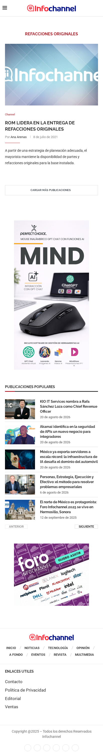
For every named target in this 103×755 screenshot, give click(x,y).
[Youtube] (56, 747)
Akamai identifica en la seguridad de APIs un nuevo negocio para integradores (67, 431)
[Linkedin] (46, 747)
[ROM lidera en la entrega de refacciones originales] (51, 74)
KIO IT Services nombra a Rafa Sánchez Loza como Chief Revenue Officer (68, 406)
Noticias (32, 648)
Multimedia (84, 654)
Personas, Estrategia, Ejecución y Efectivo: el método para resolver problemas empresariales (67, 482)
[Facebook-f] (27, 747)
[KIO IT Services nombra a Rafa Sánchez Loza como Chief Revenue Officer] (20, 409)
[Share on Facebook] (46, 173)
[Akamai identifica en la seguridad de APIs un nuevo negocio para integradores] (20, 434)
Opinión (83, 648)
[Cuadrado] (51, 546)
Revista (60, 654)
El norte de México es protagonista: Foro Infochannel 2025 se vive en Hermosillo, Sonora (68, 507)
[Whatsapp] (65, 747)
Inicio (11, 648)
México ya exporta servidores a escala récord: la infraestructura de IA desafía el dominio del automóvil (69, 456)
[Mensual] (51, 222)
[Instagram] (75, 747)
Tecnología (58, 648)
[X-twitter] (37, 747)
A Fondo (16, 654)
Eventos (38, 654)
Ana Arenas (18, 137)
